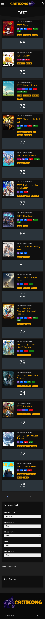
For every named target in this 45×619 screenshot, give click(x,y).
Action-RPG (20, 163)
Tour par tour (28, 135)
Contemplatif (27, 35)
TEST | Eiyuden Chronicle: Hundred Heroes (26, 311)
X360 (29, 382)
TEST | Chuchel (24, 56)
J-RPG (28, 163)
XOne (18, 31)
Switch (29, 29)
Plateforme (35, 95)
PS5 (25, 29)
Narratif (34, 35)
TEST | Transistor (25, 406)
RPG (34, 132)
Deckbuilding (21, 132)
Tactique (20, 135)
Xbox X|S (35, 29)
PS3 (22, 382)
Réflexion (29, 63)
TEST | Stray (22, 25)
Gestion (19, 477)
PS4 (22, 29)
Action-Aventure (22, 446)
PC (18, 29)
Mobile (19, 59)
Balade (19, 35)
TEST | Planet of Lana (27, 85)
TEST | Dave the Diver (27, 466)
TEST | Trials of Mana (26, 155)
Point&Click (20, 63)
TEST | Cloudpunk (25, 216)
